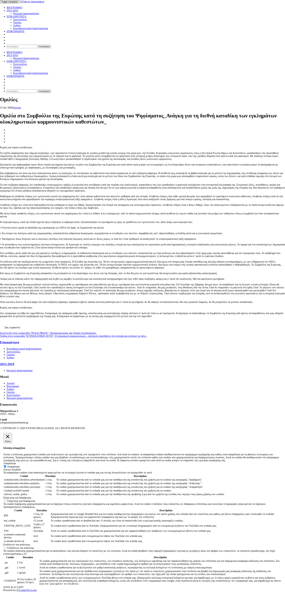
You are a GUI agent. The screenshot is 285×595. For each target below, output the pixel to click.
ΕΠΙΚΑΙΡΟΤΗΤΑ (16, 16)
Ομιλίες (17, 22)
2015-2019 (12, 10)
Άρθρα (16, 25)
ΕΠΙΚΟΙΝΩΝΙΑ (15, 31)
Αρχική (10, 383)
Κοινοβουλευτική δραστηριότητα (30, 28)
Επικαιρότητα (9, 342)
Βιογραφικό (13, 386)
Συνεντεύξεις (20, 19)
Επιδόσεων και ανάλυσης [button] (16, 544)
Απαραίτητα (13, 466)
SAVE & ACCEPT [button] (13, 587)
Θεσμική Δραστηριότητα (26, 13)
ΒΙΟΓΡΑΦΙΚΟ (14, 7)
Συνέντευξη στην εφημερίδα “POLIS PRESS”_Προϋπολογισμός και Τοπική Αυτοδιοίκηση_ (48, 333)
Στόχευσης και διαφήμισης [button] (17, 497)
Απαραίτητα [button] (9, 463)
